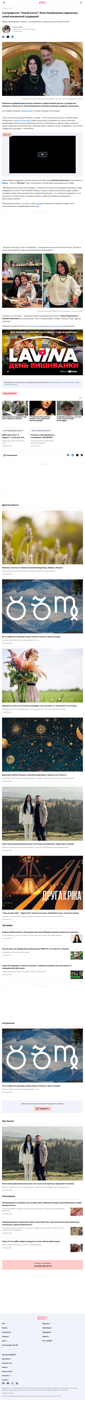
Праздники (46, 1332)
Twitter (76, 382)
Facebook (65, 382)
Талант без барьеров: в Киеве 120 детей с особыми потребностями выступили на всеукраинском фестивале (36, 966)
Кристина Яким (17, 27)
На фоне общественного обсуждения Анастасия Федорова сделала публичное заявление (40, 932)
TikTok (14, 384)
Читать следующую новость (41, 430)
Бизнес (4, 1328)
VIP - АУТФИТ (47, 1341)
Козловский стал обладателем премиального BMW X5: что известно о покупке (35, 949)
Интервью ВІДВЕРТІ (9, 1355)
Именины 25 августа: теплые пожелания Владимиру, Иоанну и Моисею (32, 567)
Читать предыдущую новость (13, 430)
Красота (45, 1336)
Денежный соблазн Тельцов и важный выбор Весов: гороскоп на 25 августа (34, 775)
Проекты (45, 1323)
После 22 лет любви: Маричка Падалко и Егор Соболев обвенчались (31, 1241)
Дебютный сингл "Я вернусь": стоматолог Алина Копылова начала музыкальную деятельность (14, 439)
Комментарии (12, 455)
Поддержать (44, 1108)
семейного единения (21, 120)
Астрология (6, 1332)
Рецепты (5, 1336)
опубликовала (27, 111)
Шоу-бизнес (47, 1328)
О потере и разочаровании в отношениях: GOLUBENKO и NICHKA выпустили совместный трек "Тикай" (43, 439)
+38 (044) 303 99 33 (43, 1266)
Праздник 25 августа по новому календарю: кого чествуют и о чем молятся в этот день (39, 705)
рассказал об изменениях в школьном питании (46, 326)
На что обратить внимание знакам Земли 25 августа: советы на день (31, 636)
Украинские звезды (9, 393)
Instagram (7, 384)
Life (11, 8)
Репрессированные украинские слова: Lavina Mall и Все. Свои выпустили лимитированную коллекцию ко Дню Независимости (40, 1223)
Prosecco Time (7, 1363)
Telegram (58, 382)
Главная (5, 8)
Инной (5, 183)
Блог (4, 1341)
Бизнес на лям (7, 1371)
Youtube (71, 382)
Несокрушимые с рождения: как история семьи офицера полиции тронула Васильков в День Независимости (42, 1204)
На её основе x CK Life (10, 1345)
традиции (40, 203)
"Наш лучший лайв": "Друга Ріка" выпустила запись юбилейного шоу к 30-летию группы (40, 913)
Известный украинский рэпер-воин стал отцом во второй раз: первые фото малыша (38, 844)
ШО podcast (6, 1359)
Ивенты (5, 1367)
